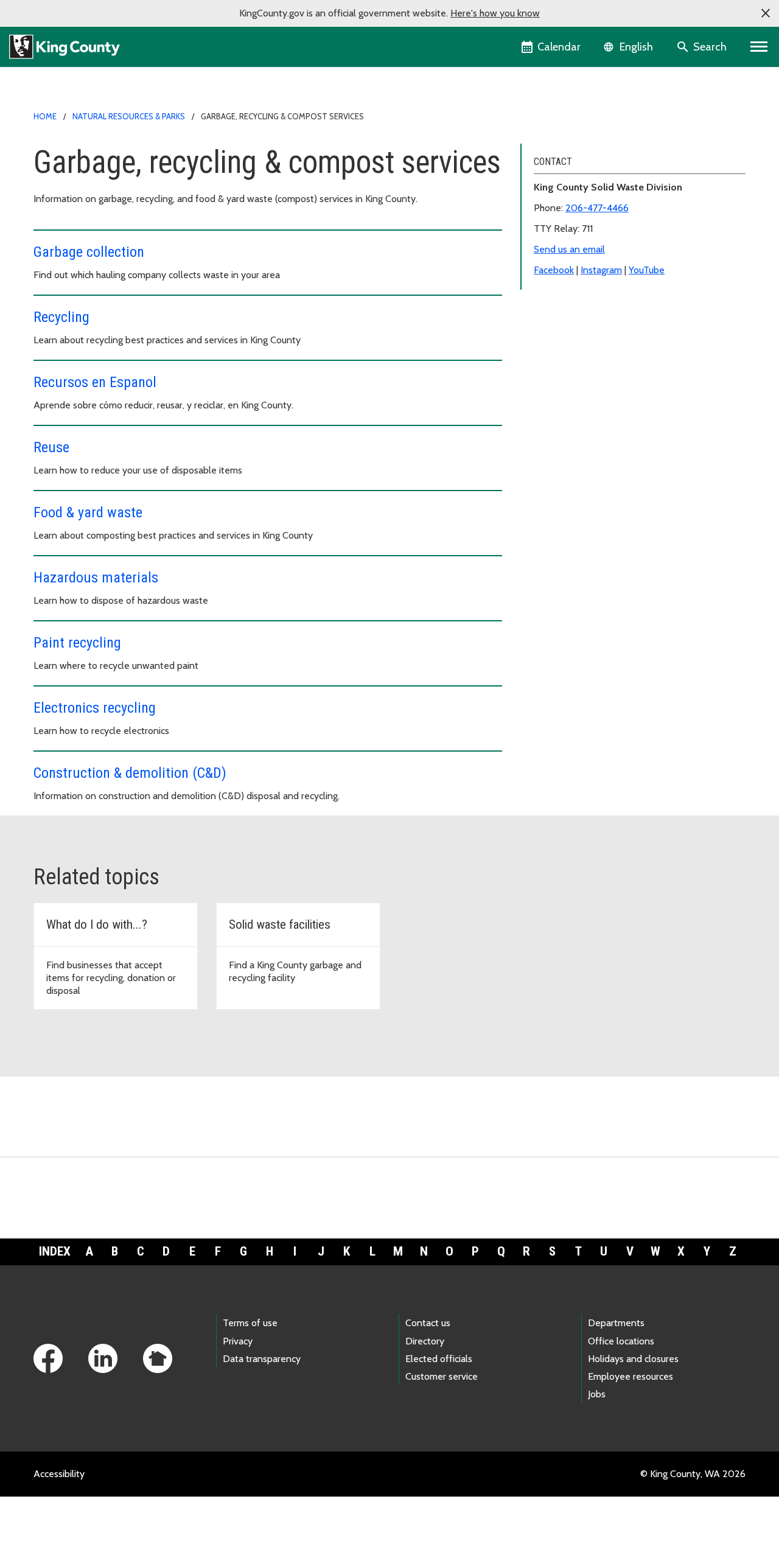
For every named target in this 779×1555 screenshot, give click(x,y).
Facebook (554, 270)
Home (45, 116)
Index (55, 1251)
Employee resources (630, 1376)
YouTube (647, 270)
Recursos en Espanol (94, 382)
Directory (424, 1341)
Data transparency (262, 1359)
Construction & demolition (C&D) (129, 772)
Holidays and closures (633, 1359)
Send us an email (569, 249)
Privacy (238, 1341)
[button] (765, 13)
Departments (616, 1323)
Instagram (601, 270)
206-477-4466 (597, 208)
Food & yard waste (87, 512)
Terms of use (250, 1323)
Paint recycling (77, 642)
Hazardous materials (95, 577)
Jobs (597, 1394)
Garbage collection (88, 251)
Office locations (621, 1341)
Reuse (51, 447)
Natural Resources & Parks (128, 116)
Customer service (441, 1376)
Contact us (427, 1323)
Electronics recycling (94, 707)
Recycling (61, 317)
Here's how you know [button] (495, 13)
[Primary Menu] (759, 47)
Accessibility (59, 1474)
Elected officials (438, 1359)
